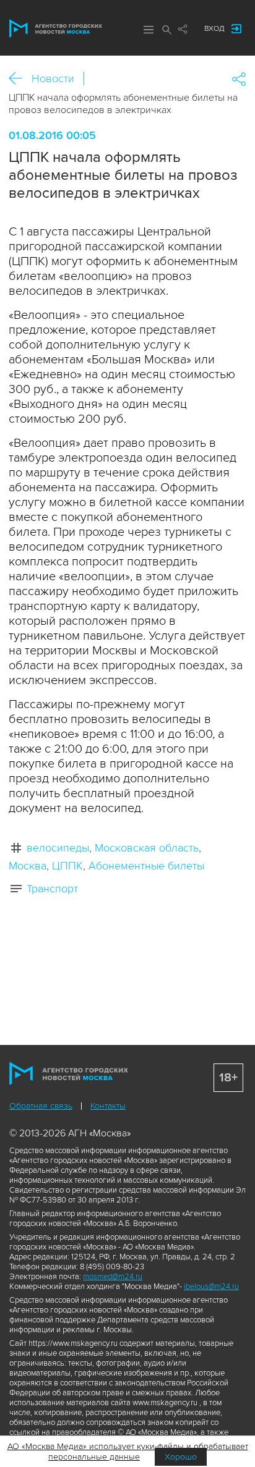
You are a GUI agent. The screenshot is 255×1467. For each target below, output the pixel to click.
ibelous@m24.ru (211, 1287)
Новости (53, 78)
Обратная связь (40, 1106)
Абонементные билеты (146, 866)
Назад (20, 78)
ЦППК (67, 866)
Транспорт (52, 888)
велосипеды (58, 848)
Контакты (108, 1106)
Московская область (147, 848)
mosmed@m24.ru (112, 1277)
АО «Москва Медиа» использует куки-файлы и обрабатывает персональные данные (127, 1451)
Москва (27, 866)
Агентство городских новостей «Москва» (55, 28)
